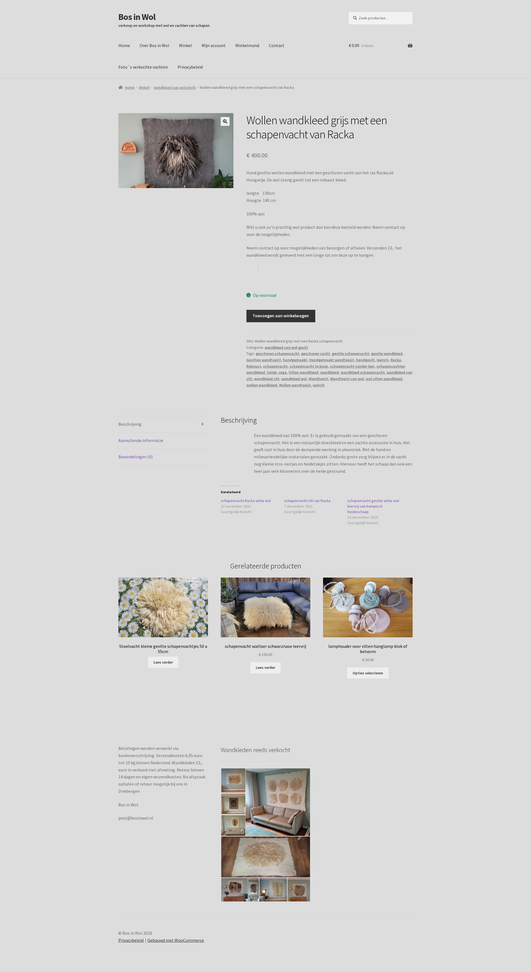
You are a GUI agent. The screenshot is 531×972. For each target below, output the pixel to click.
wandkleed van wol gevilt (175, 87)
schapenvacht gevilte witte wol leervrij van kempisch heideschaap (373, 506)
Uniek (272, 372)
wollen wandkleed (261, 385)
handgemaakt (295, 359)
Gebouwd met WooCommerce (175, 940)
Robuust (253, 366)
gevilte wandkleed (386, 353)
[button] (225, 121)
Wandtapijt (318, 378)
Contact (276, 45)
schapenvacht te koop (309, 366)
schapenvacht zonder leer (352, 366)
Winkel (185, 45)
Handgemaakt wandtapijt (331, 359)
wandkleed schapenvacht (363, 372)
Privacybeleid (190, 67)
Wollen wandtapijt (295, 385)
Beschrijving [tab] (130, 424)
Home (124, 45)
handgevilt (365, 359)
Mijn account (214, 45)
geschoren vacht (315, 353)
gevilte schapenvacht (350, 353)
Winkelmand (247, 45)
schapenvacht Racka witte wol (246, 500)
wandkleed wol (294, 378)
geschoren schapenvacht (277, 353)
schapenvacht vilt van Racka (307, 500)
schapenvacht (275, 366)
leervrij (383, 359)
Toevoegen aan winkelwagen (281, 315)
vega (282, 372)
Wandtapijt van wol (347, 378)
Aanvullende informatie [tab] (140, 440)
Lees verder (163, 662)
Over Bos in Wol (154, 45)
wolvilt (319, 385)
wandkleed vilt (266, 378)
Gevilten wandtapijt (263, 359)
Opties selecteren (368, 672)
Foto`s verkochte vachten (143, 67)
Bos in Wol (136, 16)
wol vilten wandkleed (384, 378)
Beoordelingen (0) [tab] (135, 456)
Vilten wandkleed (303, 372)
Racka (396, 359)
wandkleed (329, 372)
